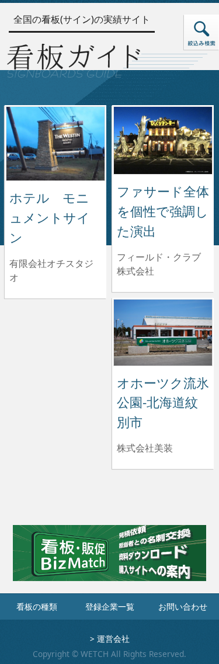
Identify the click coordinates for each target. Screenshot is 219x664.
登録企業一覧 (109, 606)
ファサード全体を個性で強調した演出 (163, 210)
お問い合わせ (182, 606)
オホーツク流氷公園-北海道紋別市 (163, 402)
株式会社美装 (145, 447)
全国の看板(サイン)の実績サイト (81, 19)
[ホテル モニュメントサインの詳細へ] (55, 142)
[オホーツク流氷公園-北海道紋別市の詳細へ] (163, 331)
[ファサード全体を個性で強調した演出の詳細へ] (163, 139)
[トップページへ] (73, 58)
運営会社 (113, 638)
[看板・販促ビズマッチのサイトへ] (109, 561)
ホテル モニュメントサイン (49, 217)
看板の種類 (36, 606)
